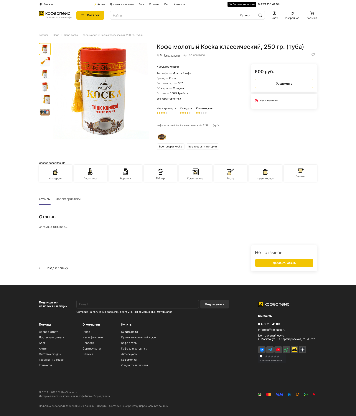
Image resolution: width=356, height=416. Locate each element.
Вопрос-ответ (48, 332)
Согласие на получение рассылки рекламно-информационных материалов (124, 311)
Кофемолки (129, 359)
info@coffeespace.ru (271, 330)
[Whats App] (286, 349)
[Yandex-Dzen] (302, 349)
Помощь (45, 324)
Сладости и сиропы (134, 365)
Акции (43, 348)
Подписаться (214, 304)
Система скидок (50, 354)
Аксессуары (129, 354)
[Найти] (260, 15)
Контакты (45, 365)
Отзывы (44, 199)
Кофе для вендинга (134, 348)
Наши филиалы (93, 337)
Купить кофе (129, 332)
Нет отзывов (172, 55)
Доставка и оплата (51, 337)
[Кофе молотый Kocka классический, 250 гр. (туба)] (101, 91)
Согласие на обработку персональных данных (138, 405)
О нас (86, 332)
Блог (42, 343)
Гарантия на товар (51, 359)
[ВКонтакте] (262, 349)
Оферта (102, 405)
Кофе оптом (129, 343)
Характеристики (68, 199)
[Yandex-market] (294, 349)
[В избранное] (313, 54)
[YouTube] (278, 349)
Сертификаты (92, 348)
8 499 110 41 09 (269, 4)
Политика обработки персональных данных (66, 405)
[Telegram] (270, 349)
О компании (91, 324)
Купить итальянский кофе (138, 337)
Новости (88, 343)
